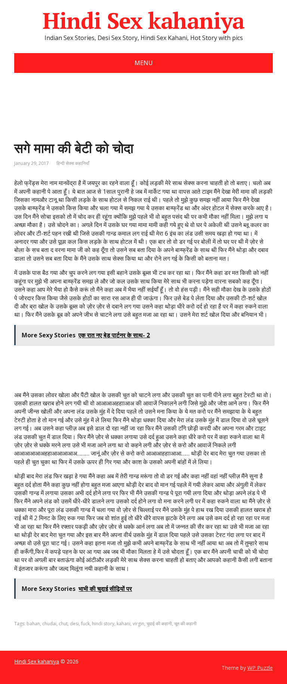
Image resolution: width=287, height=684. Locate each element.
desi (74, 623)
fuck (85, 623)
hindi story (103, 623)
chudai (49, 623)
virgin (138, 623)
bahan (33, 623)
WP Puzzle (260, 667)
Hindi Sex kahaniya (143, 20)
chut (63, 623)
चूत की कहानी (185, 623)
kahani (123, 623)
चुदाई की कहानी (159, 623)
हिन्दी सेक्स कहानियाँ (72, 163)
